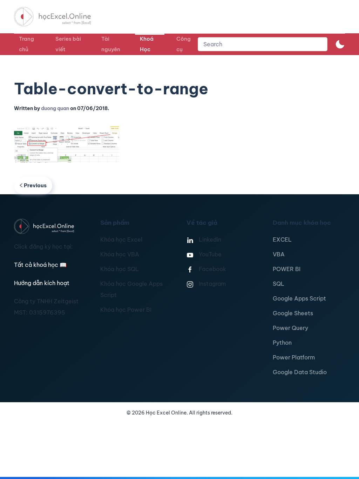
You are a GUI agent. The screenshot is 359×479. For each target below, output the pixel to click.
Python (282, 342)
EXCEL (282, 239)
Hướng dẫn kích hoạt (41, 282)
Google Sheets (293, 313)
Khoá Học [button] (147, 44)
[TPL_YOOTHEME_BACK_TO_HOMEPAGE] (59, 16)
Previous (35, 185)
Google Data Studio (300, 372)
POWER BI (286, 268)
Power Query (290, 327)
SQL (278, 283)
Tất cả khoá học (40, 264)
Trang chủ (26, 44)
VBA (279, 254)
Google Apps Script (299, 298)
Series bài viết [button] (68, 44)
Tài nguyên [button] (110, 44)
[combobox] (262, 44)
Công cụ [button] (183, 44)
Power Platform (294, 357)
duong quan (55, 108)
